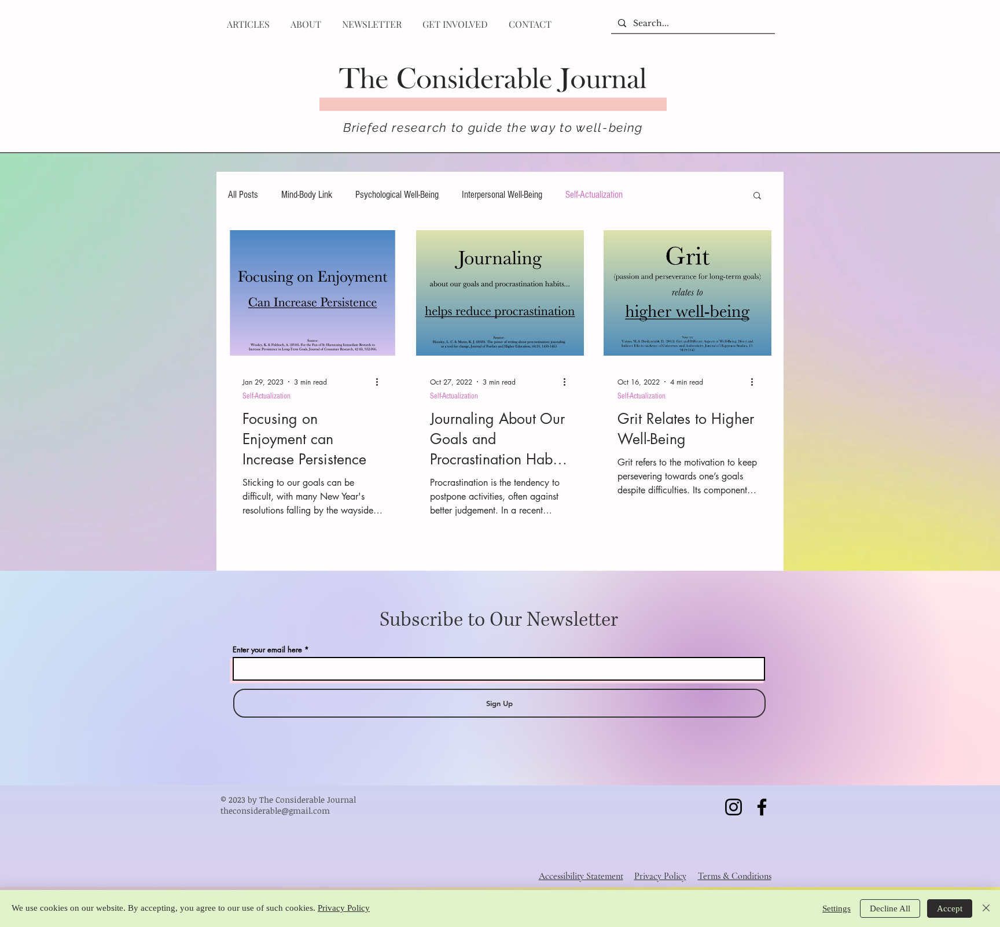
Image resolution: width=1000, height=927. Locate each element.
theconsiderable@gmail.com (275, 810)
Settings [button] (836, 908)
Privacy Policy (344, 908)
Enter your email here (267, 649)
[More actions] (381, 382)
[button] (757, 196)
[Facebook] (762, 807)
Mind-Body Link (306, 194)
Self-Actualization (594, 194)
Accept (949, 908)
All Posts (243, 194)
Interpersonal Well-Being (502, 194)
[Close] (986, 908)
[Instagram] (733, 807)
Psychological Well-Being (397, 194)
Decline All (890, 908)
